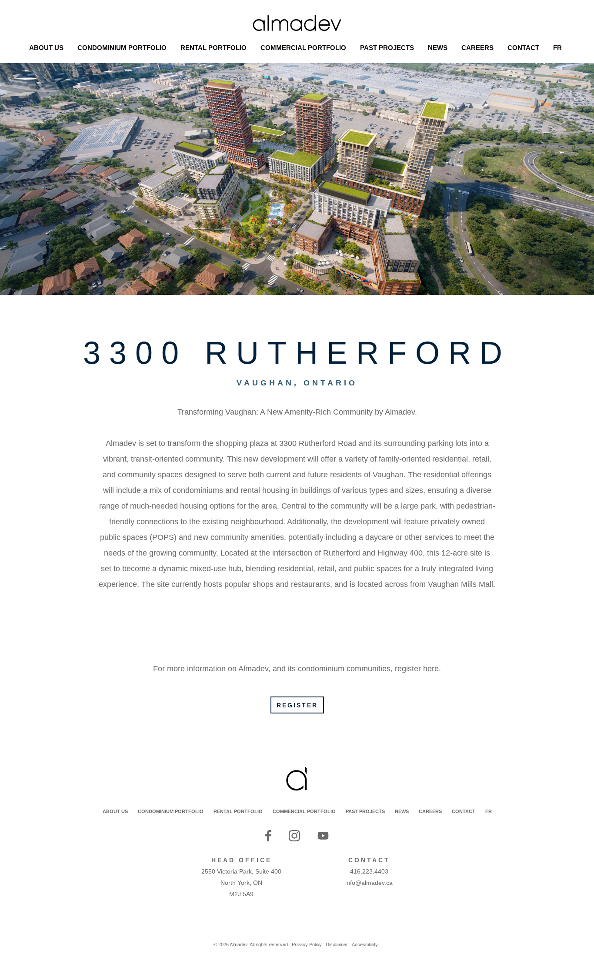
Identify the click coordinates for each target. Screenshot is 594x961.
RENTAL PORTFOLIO (238, 811)
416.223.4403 (369, 871)
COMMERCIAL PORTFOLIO (304, 811)
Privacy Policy (307, 944)
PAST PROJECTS (365, 811)
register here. (418, 668)
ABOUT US (115, 811)
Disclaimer (337, 944)
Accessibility (365, 944)
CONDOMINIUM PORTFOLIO (171, 811)
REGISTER (297, 705)
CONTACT (463, 811)
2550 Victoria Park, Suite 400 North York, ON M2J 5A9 (241, 882)
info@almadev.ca (369, 882)
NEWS (402, 811)
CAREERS (430, 811)
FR (488, 811)
